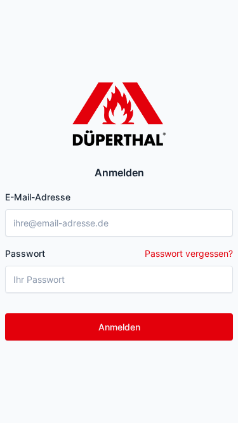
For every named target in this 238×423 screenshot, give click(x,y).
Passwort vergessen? (189, 253)
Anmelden (119, 327)
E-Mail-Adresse (37, 197)
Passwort (119, 253)
